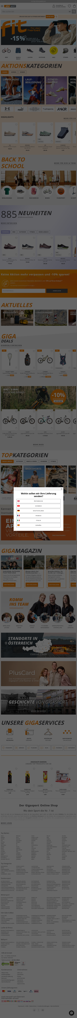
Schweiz (38, 506)
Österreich (38, 501)
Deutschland (38, 511)
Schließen (61, 489)
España (38, 525)
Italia (38, 520)
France (38, 515)
